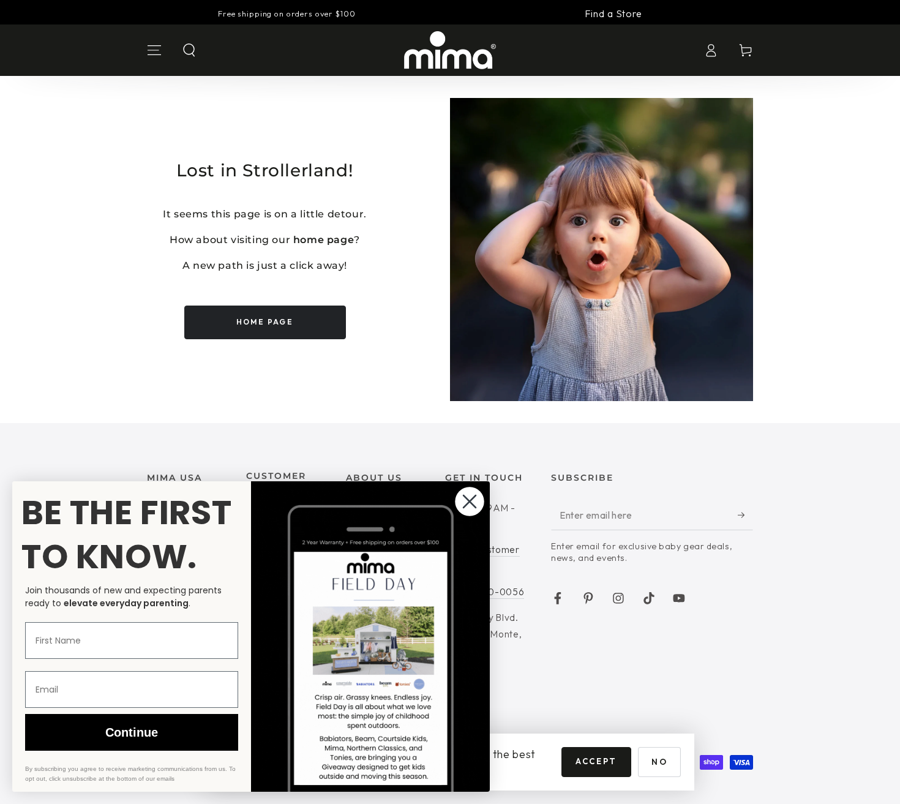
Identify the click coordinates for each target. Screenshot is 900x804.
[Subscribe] (745, 515)
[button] (189, 50)
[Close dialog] (469, 501)
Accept (596, 761)
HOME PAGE (265, 321)
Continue (131, 732)
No (659, 762)
